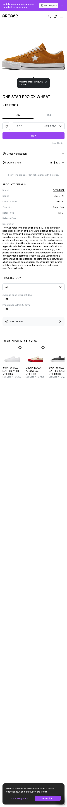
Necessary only (19, 798)
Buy (18, 114)
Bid (49, 114)
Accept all (47, 798)
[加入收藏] (6, 126)
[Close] (46, 82)
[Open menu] (61, 16)
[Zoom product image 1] (33, 54)
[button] (55, 16)
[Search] (49, 16)
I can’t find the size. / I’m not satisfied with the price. (33, 175)
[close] (62, 5)
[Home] (10, 16)
